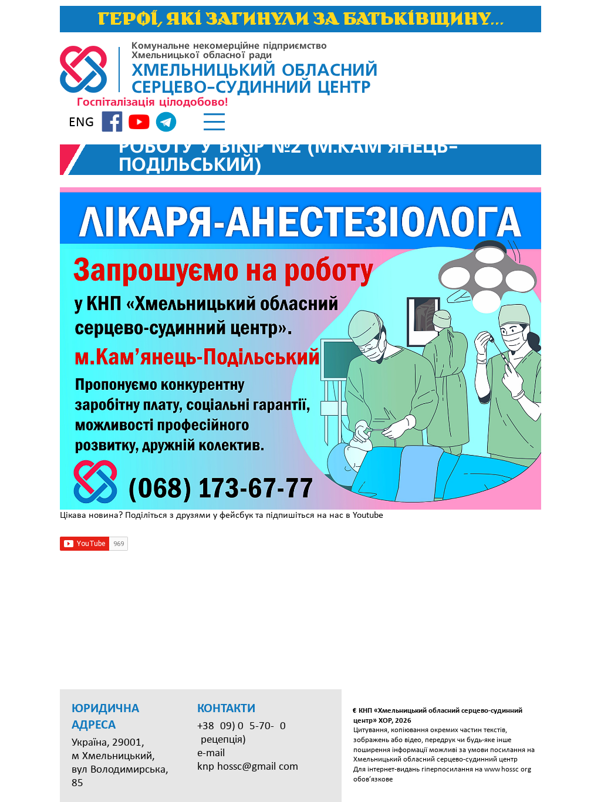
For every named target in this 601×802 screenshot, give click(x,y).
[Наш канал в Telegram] (166, 124)
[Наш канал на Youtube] (139, 124)
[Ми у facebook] (112, 123)
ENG (81, 123)
